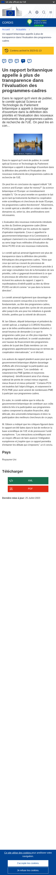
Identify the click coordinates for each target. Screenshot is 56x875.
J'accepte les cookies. (28, 863)
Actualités (21, 29)
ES (17, 61)
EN (10, 61)
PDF (30, 488)
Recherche (44, 12)
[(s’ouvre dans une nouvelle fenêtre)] (12, 11)
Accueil (6, 29)
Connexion (30, 12)
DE (4, 61)
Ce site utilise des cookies (17, 853)
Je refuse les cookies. (28, 870)
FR (23, 61)
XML (30, 480)
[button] (37, 12)
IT (29, 61)
